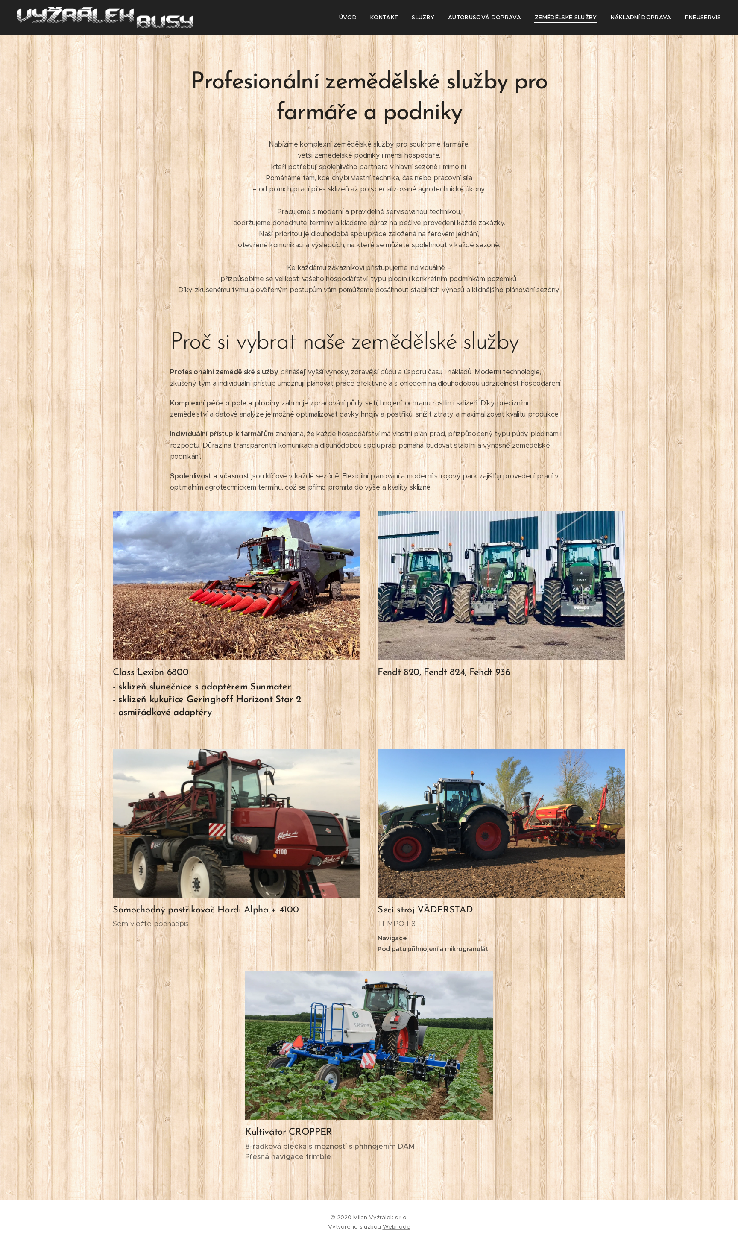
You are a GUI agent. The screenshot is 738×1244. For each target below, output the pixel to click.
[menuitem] (350, 17)
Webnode (396, 1226)
